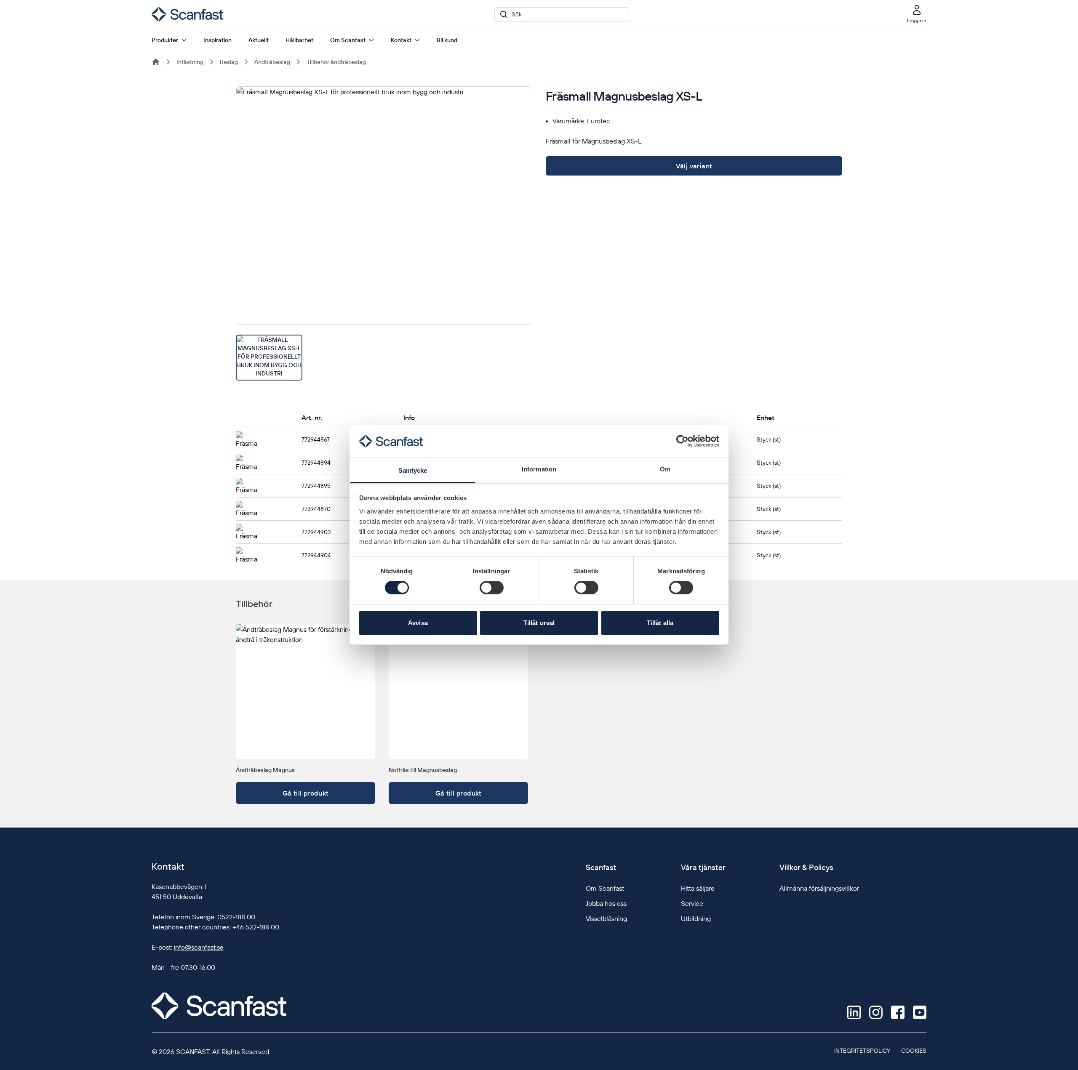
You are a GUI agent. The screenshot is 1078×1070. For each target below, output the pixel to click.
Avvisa (418, 622)
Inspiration (217, 40)
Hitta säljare (698, 888)
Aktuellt (258, 40)
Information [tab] (539, 469)
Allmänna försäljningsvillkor (819, 888)
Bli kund (447, 40)
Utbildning (696, 918)
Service (692, 903)
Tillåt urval (539, 622)
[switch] (492, 587)
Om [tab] (665, 469)
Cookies (913, 1051)
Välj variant (694, 165)
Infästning (189, 62)
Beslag (229, 62)
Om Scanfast (348, 40)
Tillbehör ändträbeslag (336, 62)
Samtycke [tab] (412, 470)
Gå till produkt (306, 793)
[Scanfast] (156, 62)
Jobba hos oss (606, 903)
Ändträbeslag (272, 62)
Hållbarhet (299, 40)
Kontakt (401, 40)
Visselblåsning (606, 918)
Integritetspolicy (862, 1051)
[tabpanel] (384, 205)
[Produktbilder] (384, 233)
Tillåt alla (660, 622)
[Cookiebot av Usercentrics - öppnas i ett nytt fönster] (682, 441)
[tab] (269, 358)
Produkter (165, 40)
